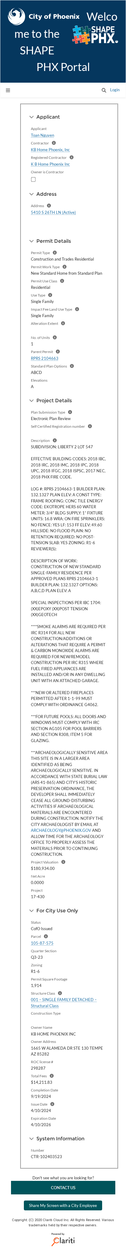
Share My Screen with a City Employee (63, 1205)
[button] (104, 90)
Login (115, 89)
